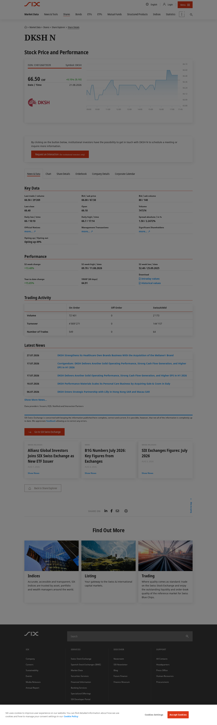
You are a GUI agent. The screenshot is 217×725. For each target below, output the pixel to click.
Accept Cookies (178, 714)
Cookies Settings (154, 714)
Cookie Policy (71, 716)
